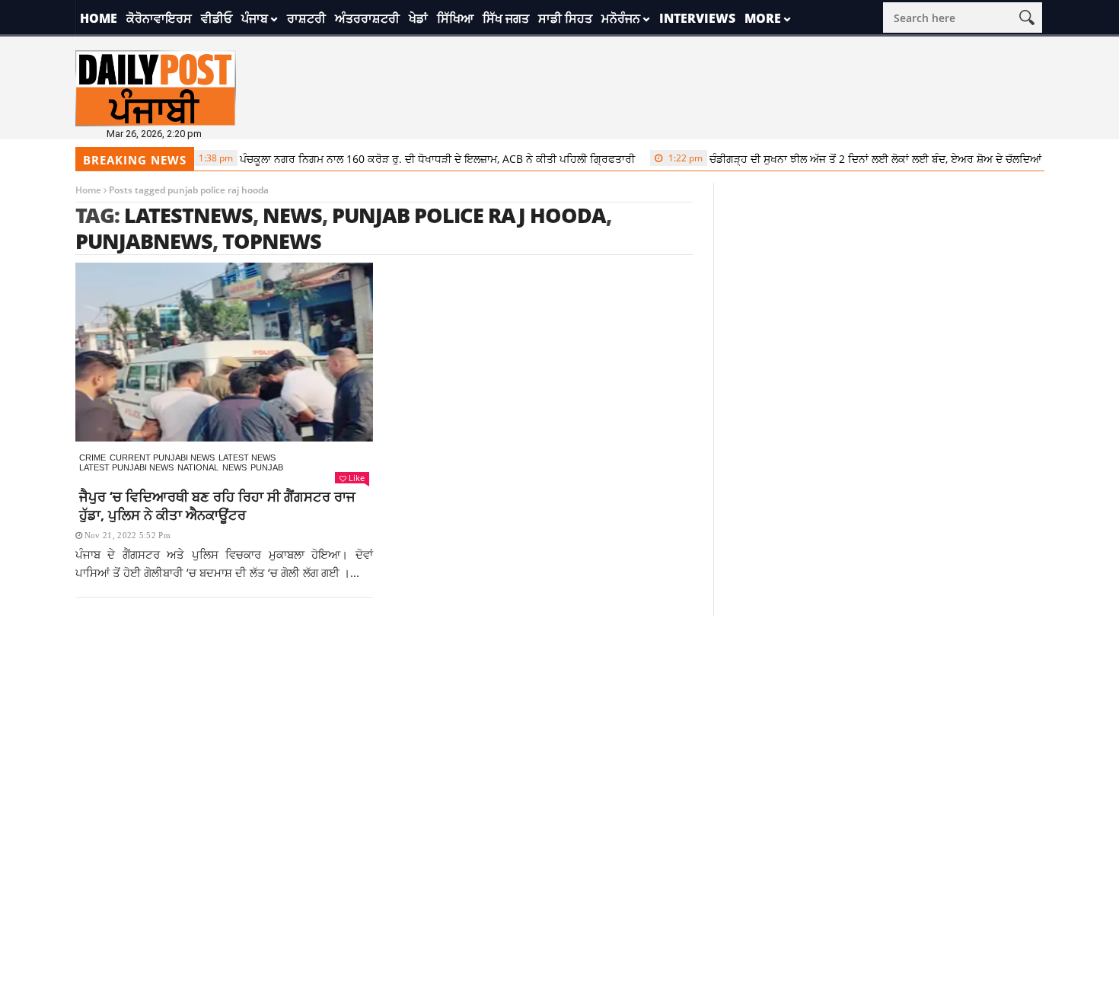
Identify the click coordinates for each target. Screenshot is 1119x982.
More (762, 18)
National (197, 467)
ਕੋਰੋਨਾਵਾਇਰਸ (159, 18)
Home (98, 18)
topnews (271, 241)
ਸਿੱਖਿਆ (455, 18)
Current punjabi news (162, 457)
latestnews (188, 215)
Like (357, 477)
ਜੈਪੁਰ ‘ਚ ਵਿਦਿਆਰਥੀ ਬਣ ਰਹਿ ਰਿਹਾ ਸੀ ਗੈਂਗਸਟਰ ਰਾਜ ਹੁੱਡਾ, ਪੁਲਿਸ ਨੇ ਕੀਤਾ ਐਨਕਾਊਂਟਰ (217, 505)
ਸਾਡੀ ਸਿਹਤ (565, 18)
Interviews (697, 18)
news (292, 215)
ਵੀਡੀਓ (216, 18)
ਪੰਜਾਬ (254, 18)
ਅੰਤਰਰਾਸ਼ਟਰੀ (367, 18)
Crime (92, 457)
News (234, 467)
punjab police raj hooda (469, 215)
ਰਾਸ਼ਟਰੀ (306, 18)
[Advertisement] (559, 723)
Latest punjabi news (126, 467)
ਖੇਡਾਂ (418, 18)
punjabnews (143, 241)
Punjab (266, 467)
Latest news (247, 457)
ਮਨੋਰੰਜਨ (620, 18)
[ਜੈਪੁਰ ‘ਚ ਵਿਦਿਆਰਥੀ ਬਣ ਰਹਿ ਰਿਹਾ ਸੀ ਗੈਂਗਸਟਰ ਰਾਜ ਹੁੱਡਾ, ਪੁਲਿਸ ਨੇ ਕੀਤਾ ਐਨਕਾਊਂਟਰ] (224, 352)
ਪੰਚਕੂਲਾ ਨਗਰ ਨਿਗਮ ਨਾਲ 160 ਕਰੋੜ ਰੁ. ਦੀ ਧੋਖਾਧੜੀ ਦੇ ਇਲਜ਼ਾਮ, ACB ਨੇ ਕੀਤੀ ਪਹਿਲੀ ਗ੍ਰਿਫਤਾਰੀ (404, 158)
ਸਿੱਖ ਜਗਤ (506, 18)
